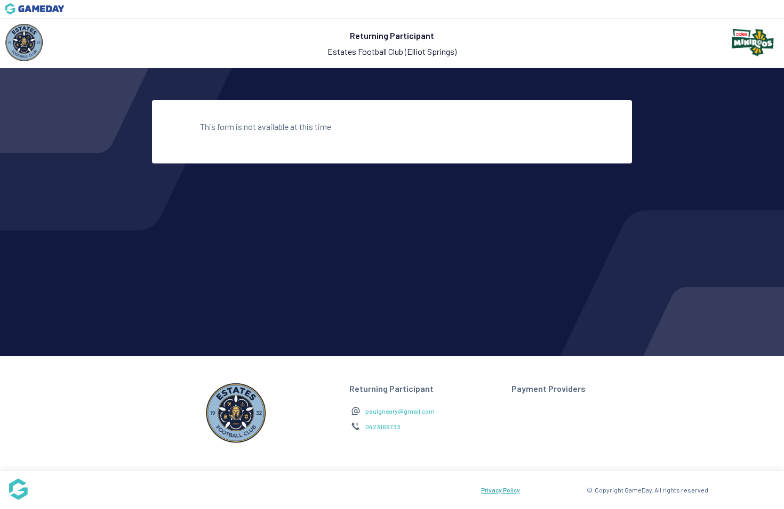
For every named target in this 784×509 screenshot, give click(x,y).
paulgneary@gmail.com (400, 411)
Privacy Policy (500, 490)
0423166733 (383, 426)
